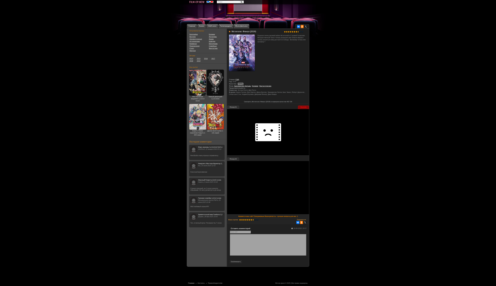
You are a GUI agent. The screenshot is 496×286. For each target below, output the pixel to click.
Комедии (212, 41)
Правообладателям (215, 283)
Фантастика (213, 48)
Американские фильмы (242, 86)
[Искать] (241, 2)
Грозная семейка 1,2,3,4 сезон (209, 198)
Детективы (213, 37)
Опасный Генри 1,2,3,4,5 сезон (209, 180)
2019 (198, 61)
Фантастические (265, 86)
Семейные (213, 46)
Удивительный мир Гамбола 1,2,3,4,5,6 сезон (210, 214)
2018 (191, 61)
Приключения (194, 46)
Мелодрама (213, 44)
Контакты (201, 283)
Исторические (194, 41)
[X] (305, 26)
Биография (193, 34)
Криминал (193, 44)
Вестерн (192, 37)
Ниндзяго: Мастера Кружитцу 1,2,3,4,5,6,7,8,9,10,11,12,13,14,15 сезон (210, 163)
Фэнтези (192, 51)
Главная (191, 283)
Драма (211, 39)
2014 (191, 59)
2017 (213, 59)
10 (302, 32)
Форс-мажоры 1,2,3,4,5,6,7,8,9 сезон (210, 147)
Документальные (195, 39)
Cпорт (191, 48)
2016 (206, 59)
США (237, 79)
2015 (198, 59)
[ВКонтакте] (298, 26)
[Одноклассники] (302, 26)
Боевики (255, 86)
